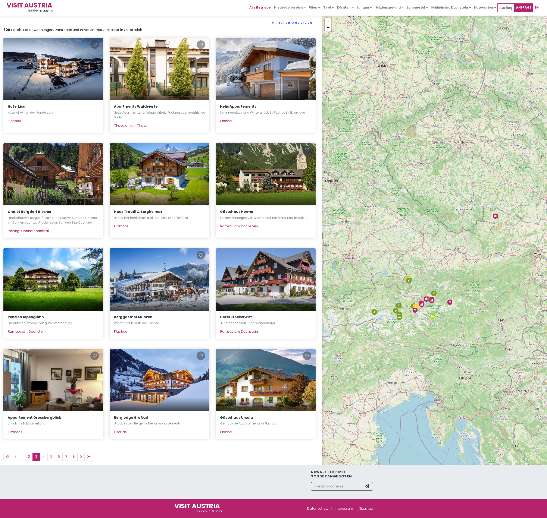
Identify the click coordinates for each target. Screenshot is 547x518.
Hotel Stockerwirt (236, 317)
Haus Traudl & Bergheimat (138, 211)
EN (537, 7)
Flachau (14, 121)
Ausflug (505, 8)
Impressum (344, 508)
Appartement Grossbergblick (34, 417)
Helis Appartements (238, 106)
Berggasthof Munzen (133, 317)
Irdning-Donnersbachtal (28, 230)
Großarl (120, 432)
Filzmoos (121, 226)
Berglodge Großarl (131, 417)
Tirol (327, 7)
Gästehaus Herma (236, 211)
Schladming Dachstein (449, 7)
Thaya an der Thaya (130, 125)
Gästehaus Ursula (236, 417)
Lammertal (416, 7)
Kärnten (344, 7)
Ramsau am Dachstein (239, 226)
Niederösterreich (288, 7)
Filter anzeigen (294, 23)
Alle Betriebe (260, 7)
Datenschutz (318, 508)
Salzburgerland (388, 7)
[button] (495, 216)
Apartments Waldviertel (136, 106)
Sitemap (366, 508)
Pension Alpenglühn (26, 317)
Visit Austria (29, 5)
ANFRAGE (523, 7)
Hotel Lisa (16, 106)
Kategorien (483, 7)
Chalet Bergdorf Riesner (29, 211)
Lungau (363, 7)
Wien (313, 7)
